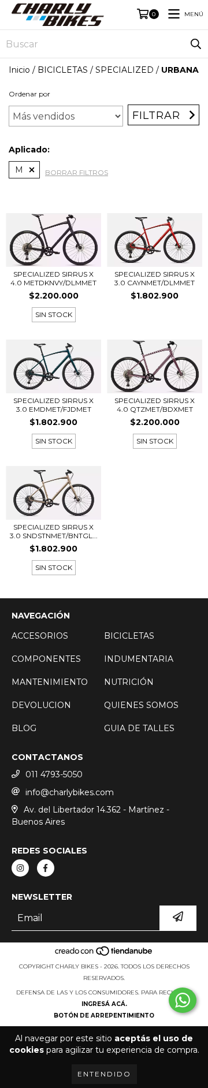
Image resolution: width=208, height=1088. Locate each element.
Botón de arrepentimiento (104, 1015)
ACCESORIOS (40, 636)
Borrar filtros (76, 172)
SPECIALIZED (124, 70)
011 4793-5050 (54, 774)
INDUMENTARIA (138, 659)
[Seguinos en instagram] (20, 868)
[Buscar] (196, 43)
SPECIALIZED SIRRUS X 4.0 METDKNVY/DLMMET (53, 278)
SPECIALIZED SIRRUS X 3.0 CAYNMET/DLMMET (154, 278)
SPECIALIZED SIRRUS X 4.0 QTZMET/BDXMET (154, 404)
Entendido (104, 1074)
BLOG (24, 728)
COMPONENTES (46, 659)
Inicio (19, 70)
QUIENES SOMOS (141, 705)
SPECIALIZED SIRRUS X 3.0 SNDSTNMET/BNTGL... (54, 531)
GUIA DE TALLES (139, 728)
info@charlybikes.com (69, 792)
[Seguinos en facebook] (45, 868)
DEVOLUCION (41, 705)
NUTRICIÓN (129, 682)
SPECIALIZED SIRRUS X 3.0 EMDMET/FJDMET (53, 404)
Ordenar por (29, 94)
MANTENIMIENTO (50, 682)
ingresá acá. (104, 1004)
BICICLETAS (63, 70)
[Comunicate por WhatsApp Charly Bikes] (182, 1000)
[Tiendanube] (104, 955)
